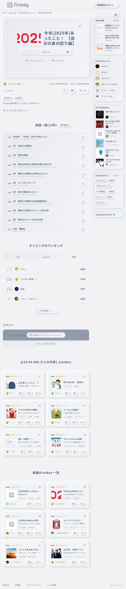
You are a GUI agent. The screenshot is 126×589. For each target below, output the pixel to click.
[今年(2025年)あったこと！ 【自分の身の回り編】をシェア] (72, 91)
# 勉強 (111, 180)
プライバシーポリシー (34, 585)
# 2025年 (7, 98)
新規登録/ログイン (105, 4)
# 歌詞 (111, 191)
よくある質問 (51, 585)
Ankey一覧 (12, 13)
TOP (4, 13)
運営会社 (6, 585)
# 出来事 (18, 98)
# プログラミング (103, 186)
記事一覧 (116, 20)
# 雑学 (109, 197)
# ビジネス (101, 180)
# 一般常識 (101, 191)
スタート (46, 52)
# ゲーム (100, 197)
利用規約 (18, 585)
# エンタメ (101, 202)
